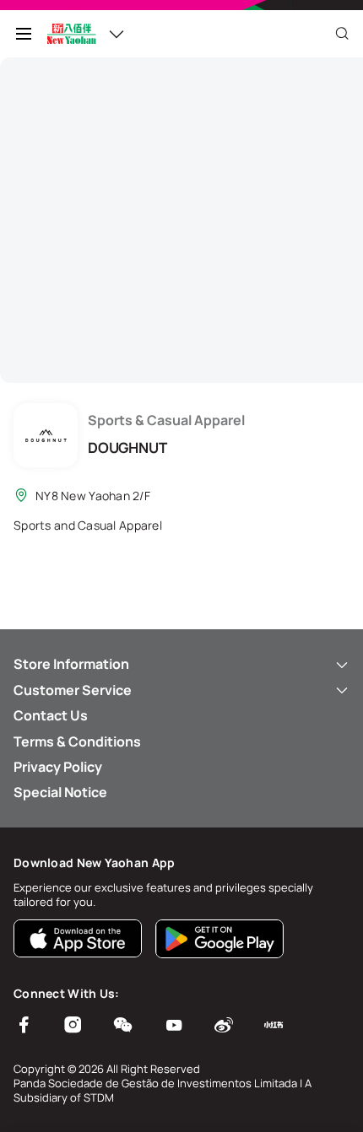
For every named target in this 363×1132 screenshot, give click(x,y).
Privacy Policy (58, 766)
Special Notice (60, 792)
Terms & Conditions (77, 741)
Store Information (71, 663)
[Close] (341, 33)
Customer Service (73, 690)
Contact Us (51, 715)
